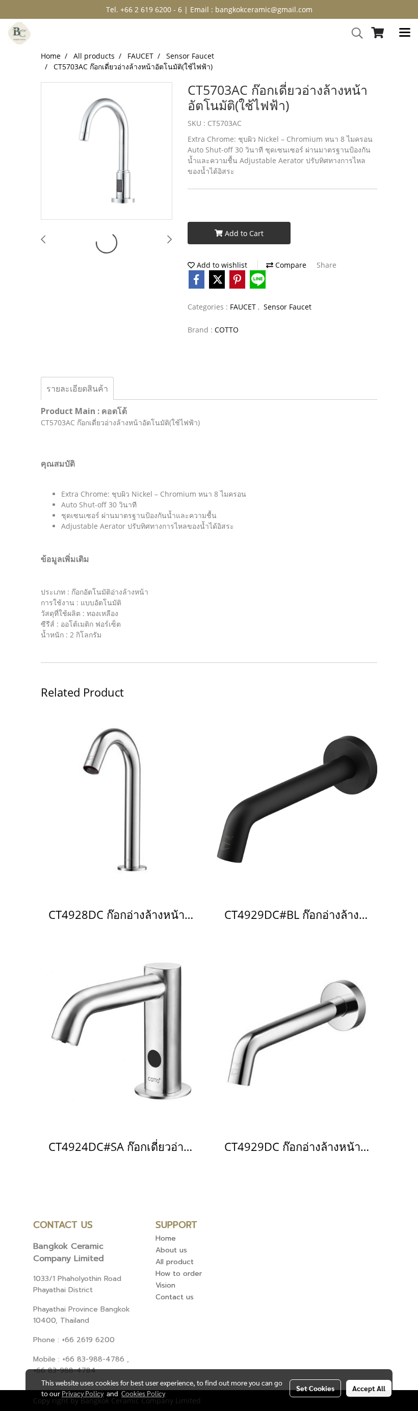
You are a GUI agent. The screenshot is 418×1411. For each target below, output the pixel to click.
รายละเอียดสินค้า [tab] (77, 388)
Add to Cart (243, 233)
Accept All (368, 1388)
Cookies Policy (143, 1393)
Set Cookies (315, 1388)
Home (165, 1238)
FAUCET (244, 307)
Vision (165, 1285)
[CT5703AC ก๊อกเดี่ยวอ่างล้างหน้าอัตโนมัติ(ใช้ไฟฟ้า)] (106, 151)
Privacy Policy (82, 1393)
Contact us (174, 1297)
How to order (178, 1273)
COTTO (227, 330)
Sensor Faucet (287, 307)
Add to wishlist (221, 265)
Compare (289, 265)
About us (171, 1250)
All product (174, 1261)
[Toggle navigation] (405, 33)
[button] (354, 33)
